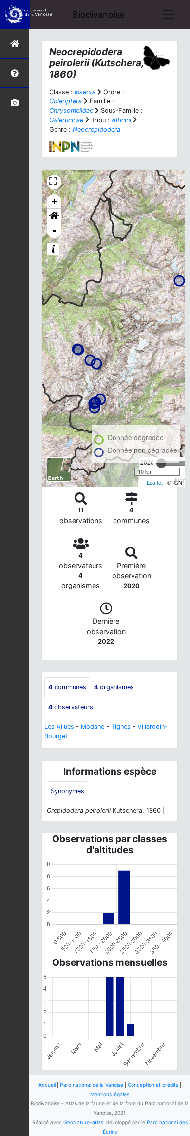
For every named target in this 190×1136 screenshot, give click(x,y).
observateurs (70, 707)
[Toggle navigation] (168, 14)
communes (67, 687)
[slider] (161, 463)
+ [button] (54, 201)
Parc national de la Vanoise (91, 1085)
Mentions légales (109, 1094)
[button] (54, 216)
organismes (114, 687)
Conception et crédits (153, 1085)
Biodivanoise (99, 14)
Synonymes (67, 791)
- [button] (54, 230)
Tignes (121, 726)
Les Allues (59, 726)
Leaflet (155, 482)
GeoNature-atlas (83, 1122)
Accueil (47, 1085)
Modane (92, 726)
